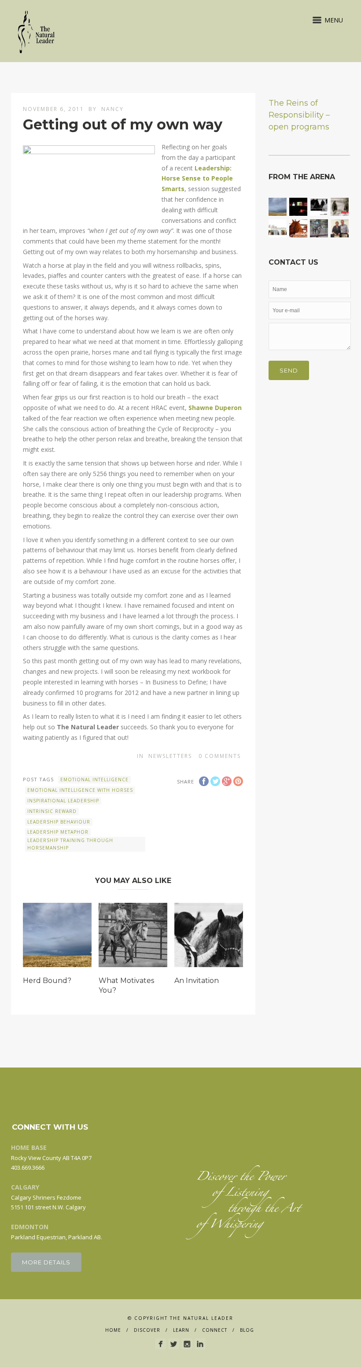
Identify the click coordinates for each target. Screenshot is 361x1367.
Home (113, 1330)
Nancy (112, 109)
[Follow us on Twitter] (173, 1343)
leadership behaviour (58, 822)
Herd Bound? (47, 980)
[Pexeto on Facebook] (160, 1343)
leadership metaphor (57, 832)
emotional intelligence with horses (80, 790)
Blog (247, 1330)
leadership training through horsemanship (70, 844)
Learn (181, 1330)
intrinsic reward (52, 811)
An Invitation (196, 980)
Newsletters (170, 756)
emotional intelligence (94, 779)
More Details (46, 1262)
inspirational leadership (63, 801)
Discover (147, 1330)
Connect (214, 1330)
